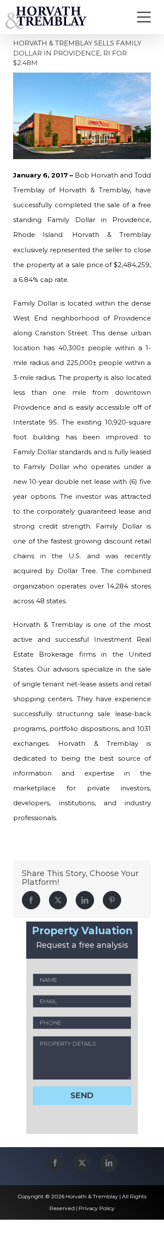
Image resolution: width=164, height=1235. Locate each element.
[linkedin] (109, 1163)
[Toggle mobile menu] (144, 17)
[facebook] (55, 1163)
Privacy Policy (97, 1208)
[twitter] (82, 1163)
